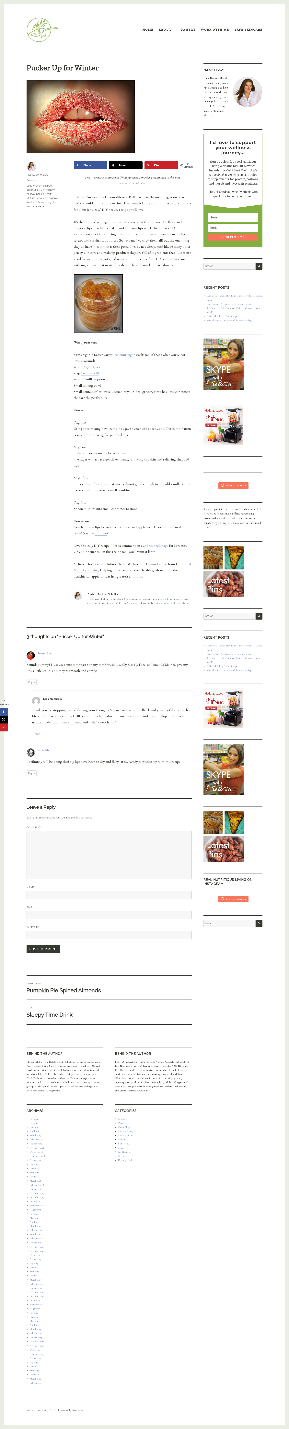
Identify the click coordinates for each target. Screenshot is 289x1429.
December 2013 (37, 1341)
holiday (31, 193)
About (165, 29)
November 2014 (37, 1296)
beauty (30, 185)
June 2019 (34, 1127)
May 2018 (34, 1172)
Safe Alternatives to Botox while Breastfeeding (229, 320)
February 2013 (36, 1382)
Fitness (121, 1123)
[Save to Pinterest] (4, 727)
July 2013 (34, 1362)
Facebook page (157, 545)
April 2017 (35, 1222)
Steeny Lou (45, 653)
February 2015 (37, 1283)
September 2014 (37, 1304)
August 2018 (35, 1160)
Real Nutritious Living (39, 202)
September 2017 (37, 1205)
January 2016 (36, 1242)
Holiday (122, 1139)
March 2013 (35, 1378)
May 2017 (34, 1217)
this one (101, 533)
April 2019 (35, 1131)
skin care (32, 206)
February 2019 (37, 1139)
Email (32, 907)
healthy (50, 189)
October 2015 (36, 1255)
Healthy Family (126, 1131)
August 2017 (35, 1209)
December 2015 (37, 1246)
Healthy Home (125, 1135)
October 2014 (36, 1300)
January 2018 (36, 1189)
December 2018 (37, 1147)
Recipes (122, 1156)
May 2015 (34, 1271)
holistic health (44, 193)
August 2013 (35, 1358)
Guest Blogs (124, 1127)
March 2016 (35, 1234)
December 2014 (37, 1292)
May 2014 (34, 1321)
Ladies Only (124, 1143)
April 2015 (35, 1275)
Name (32, 887)
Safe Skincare (248, 29)
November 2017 (37, 1197)
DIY (42, 189)
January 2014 (36, 1337)
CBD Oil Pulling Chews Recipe (222, 316)
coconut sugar (124, 354)
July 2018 (34, 1164)
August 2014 (35, 1308)
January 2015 (36, 1288)
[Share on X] (4, 720)
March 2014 (35, 1329)
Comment (34, 827)
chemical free (44, 185)
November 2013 (37, 1345)
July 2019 (34, 1123)
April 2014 (35, 1325)
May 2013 (34, 1370)
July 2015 (34, 1263)
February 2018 (37, 1184)
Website (33, 927)
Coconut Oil (90, 373)
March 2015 (35, 1279)
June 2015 (34, 1267)
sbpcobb (43, 750)
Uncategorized (125, 1160)
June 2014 (34, 1316)
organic (53, 198)
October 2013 (36, 1349)
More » (207, 115)
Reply (31, 682)
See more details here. (132, 183)
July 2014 (34, 1312)
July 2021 (34, 1118)
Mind (120, 1147)
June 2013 (34, 1366)
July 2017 (34, 1213)
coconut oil (33, 189)
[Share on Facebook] (4, 712)
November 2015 (37, 1250)
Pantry (188, 29)
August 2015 (35, 1259)
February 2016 (37, 1238)
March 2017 (35, 1226)
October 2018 (36, 1151)
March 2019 (35, 1135)
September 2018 (37, 1156)
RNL (55, 202)
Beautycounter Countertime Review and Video (229, 304)
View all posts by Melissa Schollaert (173, 603)
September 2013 (37, 1354)
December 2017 (37, 1193)
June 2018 (34, 1168)
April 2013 (34, 1374)
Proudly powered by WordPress (67, 1410)
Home (148, 29)
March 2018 (35, 1180)
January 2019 (36, 1143)
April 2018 (35, 1176)
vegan (41, 206)
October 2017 (36, 1201)
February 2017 (37, 1230)
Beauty (31, 180)
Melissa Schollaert (37, 174)
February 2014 (37, 1333)
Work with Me (215, 29)
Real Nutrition (125, 1151)
